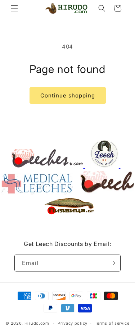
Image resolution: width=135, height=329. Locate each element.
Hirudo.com (36, 323)
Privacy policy (72, 323)
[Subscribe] (112, 263)
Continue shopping (67, 95)
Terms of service (112, 323)
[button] (14, 8)
